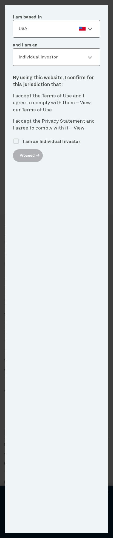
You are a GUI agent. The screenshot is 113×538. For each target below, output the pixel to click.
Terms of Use (37, 110)
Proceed (27, 155)
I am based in (27, 17)
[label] (56, 28)
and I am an (25, 45)
